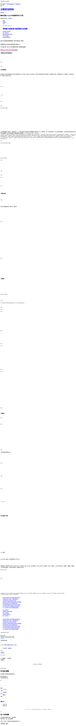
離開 (7, 723)
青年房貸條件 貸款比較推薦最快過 (10, 603)
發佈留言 (2, 659)
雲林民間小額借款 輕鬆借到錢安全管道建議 (12, 602)
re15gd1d (2, 638)
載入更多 (2, 652)
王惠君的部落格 (7, 9)
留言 (11, 644)
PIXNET (29, 709)
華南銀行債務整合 (6, 37)
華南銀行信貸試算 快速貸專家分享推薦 (15, 28)
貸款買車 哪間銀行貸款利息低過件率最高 (11, 604)
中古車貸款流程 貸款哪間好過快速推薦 (11, 606)
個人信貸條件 (6, 33)
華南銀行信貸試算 (6, 31)
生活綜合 (10, 18)
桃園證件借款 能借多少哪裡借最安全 (10, 599)
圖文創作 (10, 648)
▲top (1, 650)
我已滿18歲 (3, 723)
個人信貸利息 (6, 615)
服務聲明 (49, 709)
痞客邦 (8, 644)
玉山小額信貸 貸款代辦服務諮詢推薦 (10, 607)
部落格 (4, 22)
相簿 (4, 20)
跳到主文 (2, 12)
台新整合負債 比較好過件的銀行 (9, 600)
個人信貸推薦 (6, 35)
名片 (4, 23)
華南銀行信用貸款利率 (7, 34)
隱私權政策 (45, 709)
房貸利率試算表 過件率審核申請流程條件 (11, 597)
